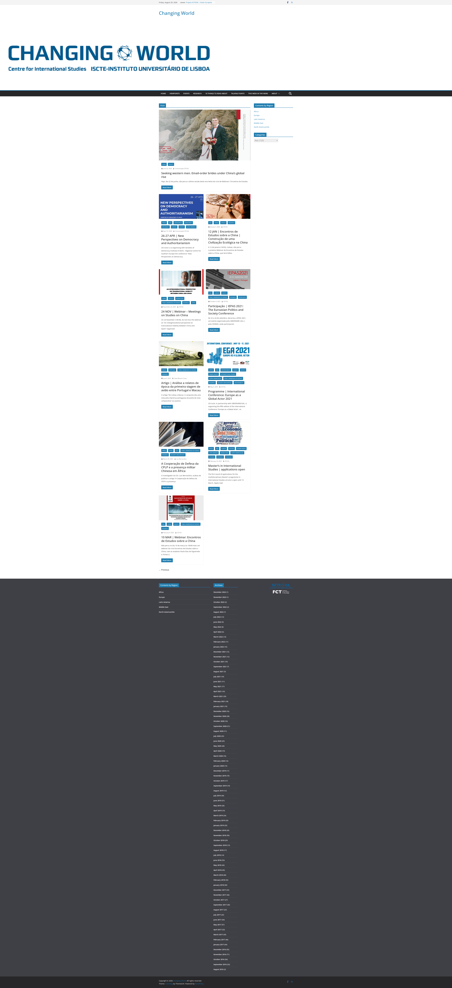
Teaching (229, 457)
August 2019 (218, 791)
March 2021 (218, 696)
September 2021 (220, 666)
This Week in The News (258, 93)
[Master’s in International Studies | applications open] (228, 433)
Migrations (179, 298)
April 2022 (218, 632)
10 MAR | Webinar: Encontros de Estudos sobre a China (181, 539)
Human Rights (213, 374)
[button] (278, 93)
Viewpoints (175, 93)
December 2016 (220, 949)
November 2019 (220, 776)
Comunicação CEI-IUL (182, 169)
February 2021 (219, 701)
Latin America (191, 227)
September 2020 (220, 726)
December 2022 (220, 592)
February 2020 (219, 761)
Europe (174, 227)
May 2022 (217, 627)
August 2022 (218, 612)
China (164, 164)
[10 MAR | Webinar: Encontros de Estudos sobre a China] (181, 507)
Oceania (211, 457)
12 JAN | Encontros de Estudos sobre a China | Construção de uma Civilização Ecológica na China (228, 237)
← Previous (164, 570)
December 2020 (220, 711)
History (231, 448)
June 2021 (217, 681)
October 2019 (219, 781)
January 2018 (219, 885)
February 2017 (219, 939)
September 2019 (220, 786)
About (274, 93)
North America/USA (215, 378)
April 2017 (218, 929)
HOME (163, 93)
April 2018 (218, 870)
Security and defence (225, 382)
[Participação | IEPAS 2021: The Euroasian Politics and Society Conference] (228, 279)
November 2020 (220, 716)
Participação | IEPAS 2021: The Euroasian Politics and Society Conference (225, 309)
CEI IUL (225, 227)
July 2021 (217, 676)
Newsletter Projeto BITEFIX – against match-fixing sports (200, 3)
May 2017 (217, 925)
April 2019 (218, 810)
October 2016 (219, 959)
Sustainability (239, 382)
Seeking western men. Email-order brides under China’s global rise (202, 175)
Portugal (172, 370)
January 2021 (219, 706)
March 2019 (218, 815)
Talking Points (237, 93)
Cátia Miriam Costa (180, 378)
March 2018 (218, 875)
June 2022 (217, 622)
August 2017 (218, 910)
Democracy (188, 223)
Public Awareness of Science (171, 302)
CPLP (177, 450)
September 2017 (220, 905)
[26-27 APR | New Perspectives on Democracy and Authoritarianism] (181, 206)
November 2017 (220, 895)
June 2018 (217, 860)
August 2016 (218, 969)
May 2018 (217, 865)
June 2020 (217, 741)
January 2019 (219, 825)
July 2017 (217, 915)
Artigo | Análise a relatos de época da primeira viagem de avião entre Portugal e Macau (181, 386)
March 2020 (218, 756)
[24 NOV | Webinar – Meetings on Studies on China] (181, 282)
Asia (170, 223)
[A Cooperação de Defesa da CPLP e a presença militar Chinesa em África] (181, 434)
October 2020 (219, 721)
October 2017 (219, 900)
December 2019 (220, 771)
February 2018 (219, 880)
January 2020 (219, 766)
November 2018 (220, 835)
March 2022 (218, 637)
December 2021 (220, 652)
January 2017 (219, 944)
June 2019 (217, 800)
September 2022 (220, 607)
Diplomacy (165, 227)
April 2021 (218, 691)
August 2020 (218, 731)
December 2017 (220, 890)
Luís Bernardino (181, 459)
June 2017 (217, 920)
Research (197, 93)
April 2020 (218, 751)
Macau (164, 370)
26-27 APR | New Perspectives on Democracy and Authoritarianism (180, 239)
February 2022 (219, 642)
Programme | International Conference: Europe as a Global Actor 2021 (226, 395)
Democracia (178, 223)
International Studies (228, 374)
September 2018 (220, 845)
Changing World (176, 13)
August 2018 (218, 850)
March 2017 (218, 934)
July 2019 (217, 795)
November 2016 (220, 954)
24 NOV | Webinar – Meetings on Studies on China (181, 313)
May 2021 (217, 686)
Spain (193, 302)
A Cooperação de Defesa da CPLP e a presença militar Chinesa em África (180, 467)
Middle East (224, 453)
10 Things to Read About (216, 93)
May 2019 (217, 805)
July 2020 (217, 736)
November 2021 (220, 657)
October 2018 (219, 840)
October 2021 (219, 662)
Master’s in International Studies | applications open (226, 467)
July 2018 (217, 855)
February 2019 (219, 820)
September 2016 (220, 964)
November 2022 (220, 597)
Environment (225, 370)
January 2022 (219, 647)
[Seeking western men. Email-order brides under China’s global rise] (204, 135)
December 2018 (220, 830)
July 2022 (217, 617)
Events (186, 93)
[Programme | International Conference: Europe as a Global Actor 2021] (228, 353)
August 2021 (218, 671)
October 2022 (219, 602)
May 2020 (217, 746)
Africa (164, 223)
